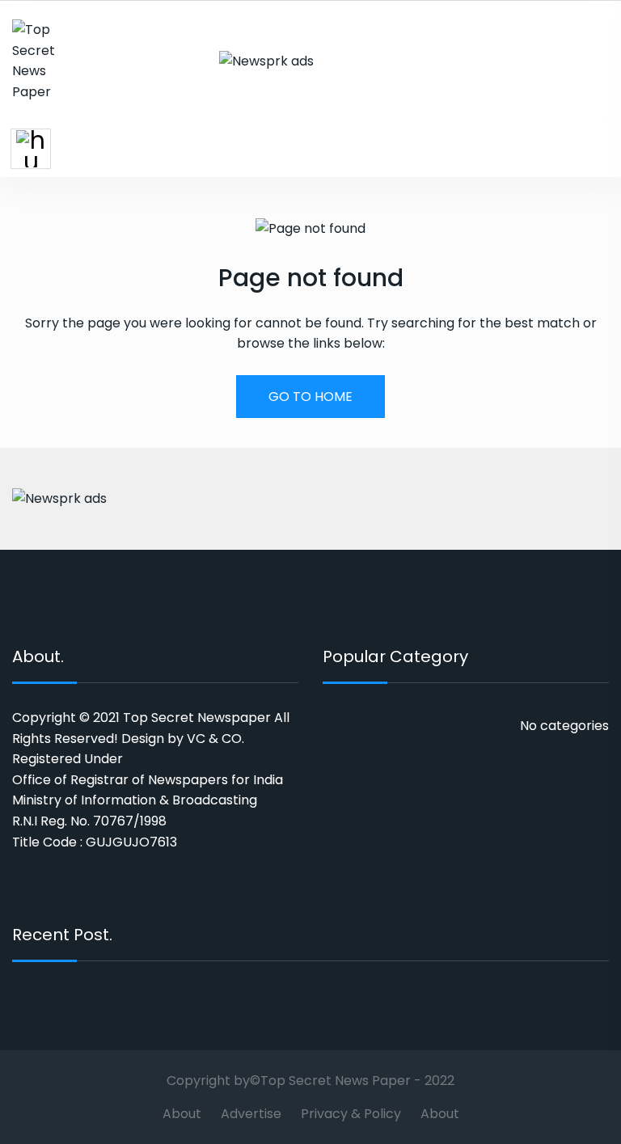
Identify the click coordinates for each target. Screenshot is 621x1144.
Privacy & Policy (351, 1113)
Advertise (251, 1113)
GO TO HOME (310, 396)
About (182, 1113)
